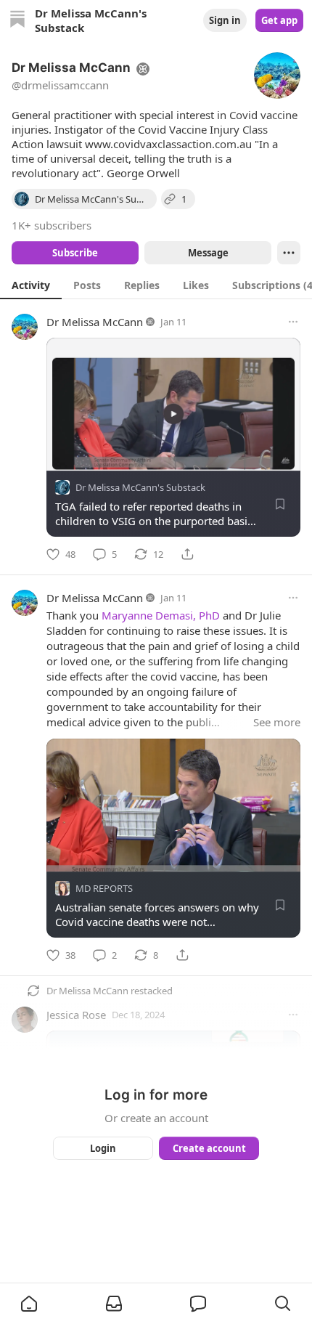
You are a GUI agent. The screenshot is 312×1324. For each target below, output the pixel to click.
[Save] (280, 504)
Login (103, 1148)
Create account (209, 1148)
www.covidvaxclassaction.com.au (168, 144)
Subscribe (75, 252)
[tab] (31, 284)
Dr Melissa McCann (94, 321)
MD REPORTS (104, 888)
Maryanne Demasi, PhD (161, 615)
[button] (29, 1303)
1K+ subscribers (51, 225)
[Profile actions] (288, 252)
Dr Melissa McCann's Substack (140, 487)
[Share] (187, 554)
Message (208, 252)
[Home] (17, 20)
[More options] (293, 321)
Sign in (225, 20)
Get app (279, 20)
